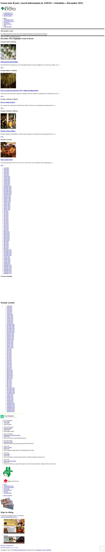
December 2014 (7, 190)
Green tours (6, 22)
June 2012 (6, 223)
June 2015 (6, 227)
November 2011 (8, 249)
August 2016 (7, 183)
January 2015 (7, 205)
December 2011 (7, 186)
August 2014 (7, 180)
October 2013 (7, 259)
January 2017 (7, 208)
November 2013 (8, 252)
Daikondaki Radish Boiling (9, 62)
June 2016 (6, 229)
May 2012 (6, 241)
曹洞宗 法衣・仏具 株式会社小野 (7, 545)
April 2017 (6, 175)
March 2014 (7, 234)
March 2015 (7, 236)
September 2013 (8, 267)
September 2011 (8, 265)
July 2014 (6, 215)
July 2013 (6, 213)
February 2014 (7, 197)
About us (6, 491)
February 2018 (7, 201)
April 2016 (6, 173)
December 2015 (7, 191)
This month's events (8, 19)
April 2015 (6, 172)
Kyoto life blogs (8, 26)
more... (2, 67)
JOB (5, 25)
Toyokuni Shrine (8, 428)
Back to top (6, 495)
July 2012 (6, 212)
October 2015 (7, 262)
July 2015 (6, 216)
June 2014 (6, 226)
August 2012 (7, 177)
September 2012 (8, 266)
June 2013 (6, 224)
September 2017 (8, 273)
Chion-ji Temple (8, 447)
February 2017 (7, 199)
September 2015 (8, 270)
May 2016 (6, 247)
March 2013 (7, 233)
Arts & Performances (9, 21)
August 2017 (7, 184)
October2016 (7, 263)
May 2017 (6, 248)
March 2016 (7, 237)
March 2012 (7, 231)
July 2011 (6, 211)
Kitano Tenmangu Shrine (10, 461)
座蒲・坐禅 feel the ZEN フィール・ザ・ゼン (9, 547)
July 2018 (6, 220)
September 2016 (8, 272)
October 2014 (7, 261)
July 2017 (6, 219)
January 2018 (7, 209)
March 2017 (7, 238)
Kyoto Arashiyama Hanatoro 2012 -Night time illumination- (20, 90)
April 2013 (6, 169)
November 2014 (8, 254)
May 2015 (6, 245)
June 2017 (6, 230)
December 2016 (7, 193)
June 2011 (6, 222)
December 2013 (7, 188)
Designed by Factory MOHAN (43, 550)
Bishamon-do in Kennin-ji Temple (12, 435)
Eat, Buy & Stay (8, 24)
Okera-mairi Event (7, 159)
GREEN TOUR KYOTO (20, 550)
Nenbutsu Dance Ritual (8, 131)
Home (5, 18)
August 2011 (7, 176)
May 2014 (6, 244)
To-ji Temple (7, 421)
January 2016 (7, 206)
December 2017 (7, 194)
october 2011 (7, 256)
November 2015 (8, 255)
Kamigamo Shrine (8, 442)
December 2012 (7, 187)
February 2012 (7, 195)
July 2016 (6, 218)
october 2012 (7, 258)
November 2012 (8, 251)
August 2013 (7, 179)
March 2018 (7, 240)
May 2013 (6, 242)
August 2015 (7, 181)
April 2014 (6, 170)
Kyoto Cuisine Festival (8, 102)
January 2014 (7, 204)
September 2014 (8, 269)
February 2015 (7, 198)
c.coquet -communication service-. (9, 517)
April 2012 (6, 168)
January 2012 (7, 202)
